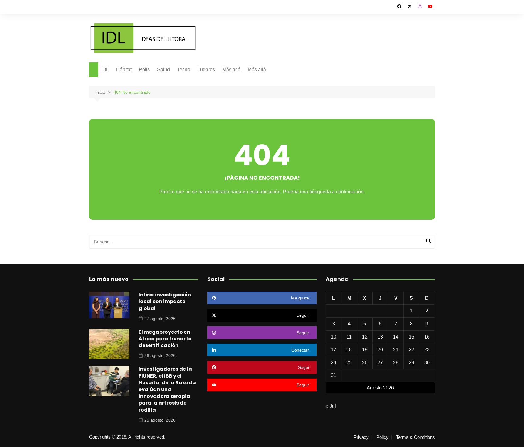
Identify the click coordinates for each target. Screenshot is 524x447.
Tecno (183, 69)
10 (333, 336)
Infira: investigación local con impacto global (165, 301)
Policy (382, 437)
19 (365, 349)
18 (349, 349)
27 (380, 362)
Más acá (231, 69)
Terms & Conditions (415, 437)
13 (380, 336)
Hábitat (124, 69)
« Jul (331, 406)
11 (349, 336)
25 (349, 362)
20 (380, 349)
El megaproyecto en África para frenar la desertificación (165, 339)
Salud (163, 69)
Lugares (206, 69)
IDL (105, 69)
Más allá (257, 69)
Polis (144, 69)
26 (365, 362)
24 (333, 362)
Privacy (361, 437)
